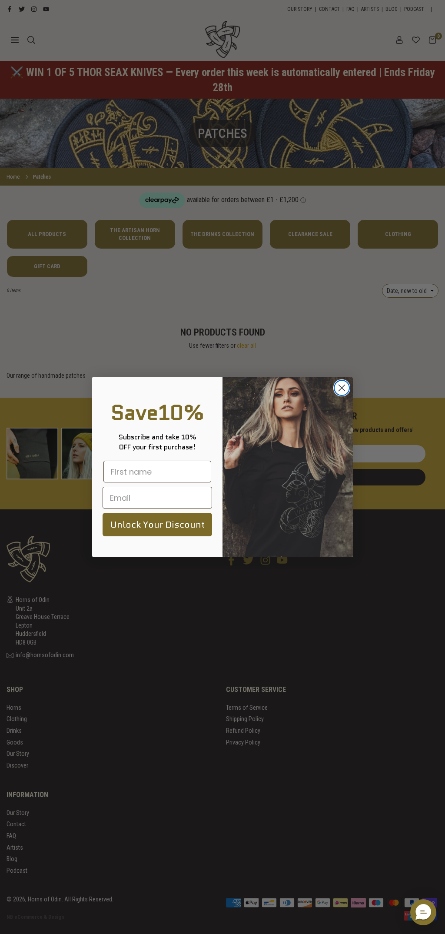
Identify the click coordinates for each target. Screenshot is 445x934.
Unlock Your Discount (157, 525)
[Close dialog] (341, 388)
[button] (423, 912)
